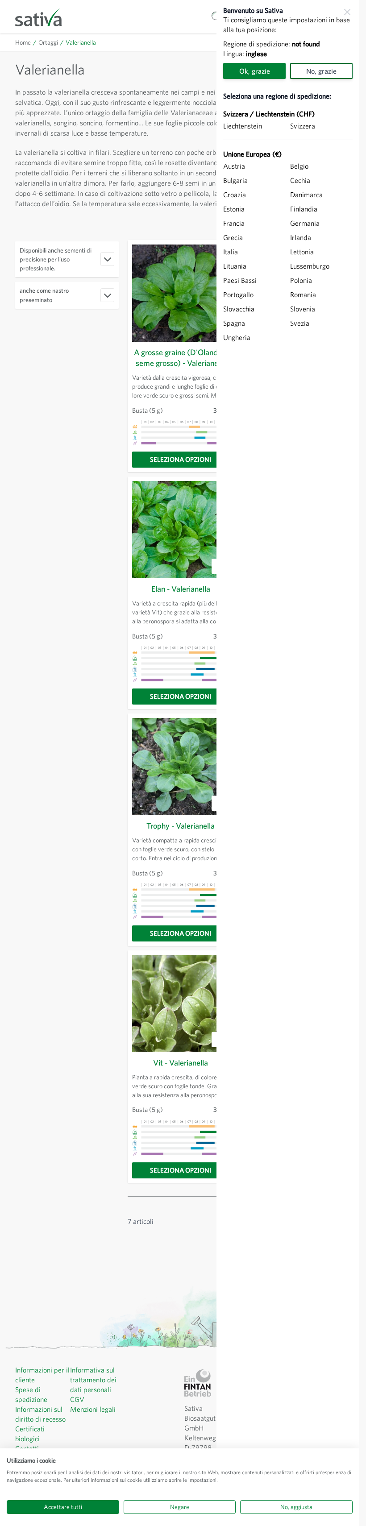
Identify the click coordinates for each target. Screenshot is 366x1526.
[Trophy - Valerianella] (180, 766)
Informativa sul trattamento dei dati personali (93, 1379)
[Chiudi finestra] (347, 12)
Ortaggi (48, 42)
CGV (77, 1399)
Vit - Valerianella (180, 1062)
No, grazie (321, 71)
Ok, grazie (254, 71)
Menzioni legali (93, 1409)
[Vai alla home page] (44, 16)
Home (23, 42)
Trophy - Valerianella (180, 825)
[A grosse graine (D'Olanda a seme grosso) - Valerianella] (180, 293)
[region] (287, 763)
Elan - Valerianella (180, 588)
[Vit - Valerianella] (180, 1003)
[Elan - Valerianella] (180, 529)
